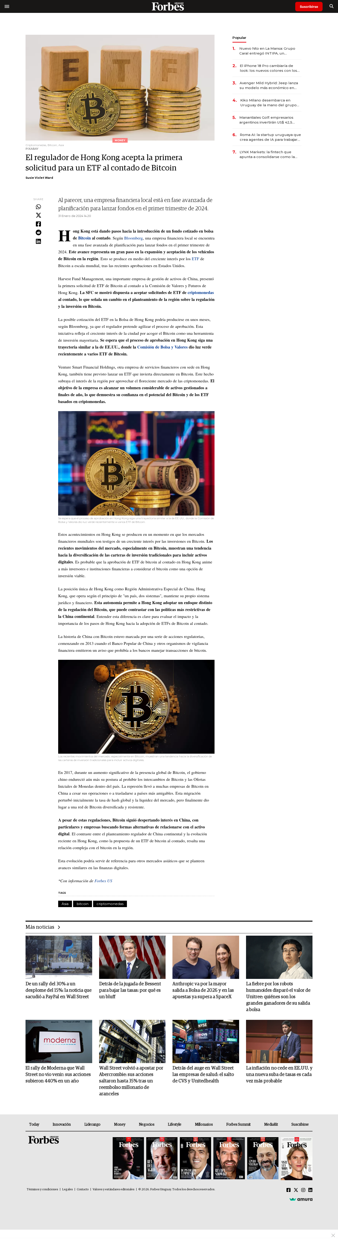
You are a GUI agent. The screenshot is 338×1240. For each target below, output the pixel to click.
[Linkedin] (38, 241)
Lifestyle (174, 1124)
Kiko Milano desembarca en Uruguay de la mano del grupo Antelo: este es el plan (268, 102)
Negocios (147, 1124)
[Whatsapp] (38, 207)
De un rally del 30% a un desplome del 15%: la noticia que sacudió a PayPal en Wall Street (59, 990)
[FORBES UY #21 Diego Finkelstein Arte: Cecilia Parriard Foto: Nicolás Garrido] (229, 1158)
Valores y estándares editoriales (114, 1189)
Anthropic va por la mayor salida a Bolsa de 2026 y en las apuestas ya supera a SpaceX (203, 990)
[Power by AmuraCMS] (300, 1199)
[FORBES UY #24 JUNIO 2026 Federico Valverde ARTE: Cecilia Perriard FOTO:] (128, 1158)
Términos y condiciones (42, 1189)
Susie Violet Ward (39, 177)
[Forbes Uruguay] (169, 6)
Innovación (62, 1124)
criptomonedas (110, 904)
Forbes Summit (238, 1124)
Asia (65, 904)
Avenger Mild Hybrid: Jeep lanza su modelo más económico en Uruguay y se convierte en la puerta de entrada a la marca (269, 85)
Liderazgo (92, 1124)
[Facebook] (38, 224)
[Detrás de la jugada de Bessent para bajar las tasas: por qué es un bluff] (132, 957)
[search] (331, 6)
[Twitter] (38, 215)
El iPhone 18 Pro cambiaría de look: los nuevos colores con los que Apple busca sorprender (268, 68)
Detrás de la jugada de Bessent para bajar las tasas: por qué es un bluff (130, 990)
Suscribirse (309, 7)
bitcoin (83, 904)
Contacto (83, 1189)
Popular (239, 37)
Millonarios (204, 1124)
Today (34, 1124)
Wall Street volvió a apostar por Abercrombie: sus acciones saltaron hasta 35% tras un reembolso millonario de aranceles (131, 1081)
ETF (196, 258)
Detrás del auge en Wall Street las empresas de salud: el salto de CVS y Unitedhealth (203, 1074)
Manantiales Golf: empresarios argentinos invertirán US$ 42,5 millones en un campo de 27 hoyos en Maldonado (266, 120)
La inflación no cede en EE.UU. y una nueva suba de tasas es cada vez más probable (279, 1074)
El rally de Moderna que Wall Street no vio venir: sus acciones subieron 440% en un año (58, 1074)
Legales (67, 1189)
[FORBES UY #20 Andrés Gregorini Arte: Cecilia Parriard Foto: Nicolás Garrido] (263, 1158)
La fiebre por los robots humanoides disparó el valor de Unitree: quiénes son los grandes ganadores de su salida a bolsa (278, 997)
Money (119, 1124)
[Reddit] (38, 232)
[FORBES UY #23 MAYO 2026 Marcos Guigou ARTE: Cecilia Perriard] (162, 1158)
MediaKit (271, 1124)
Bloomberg (133, 238)
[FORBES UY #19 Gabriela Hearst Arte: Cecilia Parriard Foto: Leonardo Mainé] (296, 1158)
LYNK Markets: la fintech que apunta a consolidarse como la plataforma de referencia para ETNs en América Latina (267, 154)
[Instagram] (303, 1190)
